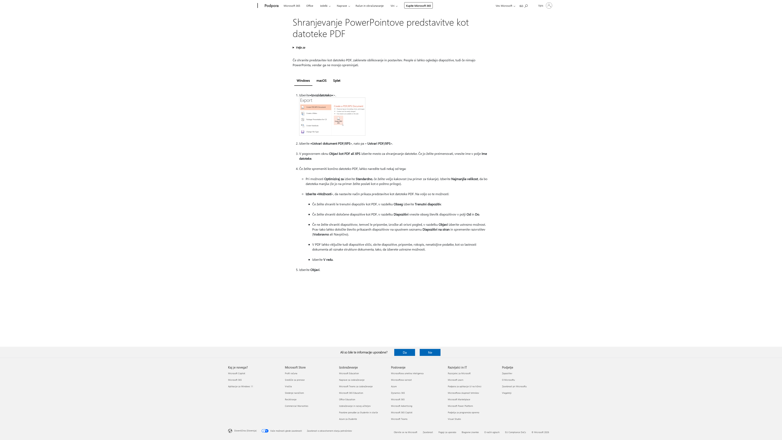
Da (405, 352)
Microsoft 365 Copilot (401, 412)
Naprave (342, 5)
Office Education (347, 399)
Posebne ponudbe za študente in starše (358, 412)
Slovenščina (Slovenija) (245, 430)
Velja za (300, 47)
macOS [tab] (321, 80)
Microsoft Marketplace (459, 399)
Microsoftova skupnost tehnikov (463, 392)
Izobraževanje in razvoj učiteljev (355, 405)
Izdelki (323, 5)
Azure (394, 386)
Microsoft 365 (292, 5)
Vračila (288, 386)
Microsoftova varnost (401, 379)
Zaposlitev (507, 373)
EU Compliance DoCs (515, 432)
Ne (430, 352)
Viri (392, 5)
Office (309, 5)
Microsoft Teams (399, 418)
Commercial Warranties (296, 405)
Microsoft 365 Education (351, 392)
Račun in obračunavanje (370, 5)
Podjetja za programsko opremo (463, 412)
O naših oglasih (492, 432)
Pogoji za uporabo (447, 432)
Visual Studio (454, 418)
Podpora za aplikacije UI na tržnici (464, 386)
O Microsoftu (508, 379)
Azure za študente (348, 418)
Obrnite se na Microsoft (405, 432)
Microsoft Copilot (236, 373)
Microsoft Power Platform (460, 405)
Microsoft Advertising (401, 405)
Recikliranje (291, 399)
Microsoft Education (349, 373)
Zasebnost (428, 432)
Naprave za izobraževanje (352, 379)
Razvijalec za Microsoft (459, 373)
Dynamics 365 (398, 392)
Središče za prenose (295, 379)
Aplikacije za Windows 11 (240, 386)
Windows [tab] (303, 80)
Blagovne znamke (470, 432)
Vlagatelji (507, 392)
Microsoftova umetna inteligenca (407, 373)
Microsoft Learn (455, 379)
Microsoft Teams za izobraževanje (356, 386)
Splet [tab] (336, 80)
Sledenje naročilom (294, 392)
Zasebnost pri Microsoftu (514, 386)
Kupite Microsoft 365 (418, 5)
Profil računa (291, 373)
